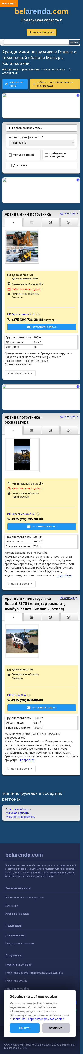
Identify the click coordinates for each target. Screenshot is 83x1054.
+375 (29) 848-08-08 (27, 697)
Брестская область (18, 806)
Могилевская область (20, 813)
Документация (14, 932)
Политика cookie (16, 977)
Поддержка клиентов (19, 940)
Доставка (20, 164)
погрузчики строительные (20, 69)
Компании (11, 902)
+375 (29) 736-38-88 (27, 318)
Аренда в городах (17, 910)
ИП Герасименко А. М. (21, 312)
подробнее (64, 572)
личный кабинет (43, 32)
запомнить (67, 211)
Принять (24, 1027)
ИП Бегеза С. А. (16, 692)
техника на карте (16, 84)
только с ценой (24, 154)
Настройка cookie (17, 985)
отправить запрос (43, 324)
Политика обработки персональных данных (34, 969)
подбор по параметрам (27, 127)
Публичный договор (18, 961)
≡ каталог (9, 3)
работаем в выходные (56, 154)
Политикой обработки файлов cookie (38, 1019)
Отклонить (56, 1027)
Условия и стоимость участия (24, 894)
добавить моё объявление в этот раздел (55, 84)
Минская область (17, 810)
